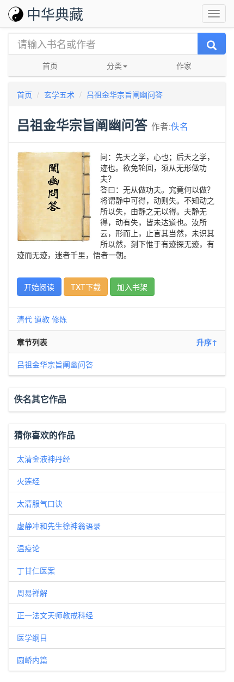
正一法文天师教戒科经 (55, 614)
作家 (184, 65)
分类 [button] (114, 65)
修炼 (59, 318)
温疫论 (28, 547)
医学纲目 (32, 637)
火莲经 (28, 480)
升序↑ (206, 341)
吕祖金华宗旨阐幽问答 (125, 94)
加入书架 (132, 286)
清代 (24, 318)
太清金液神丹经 (43, 458)
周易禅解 (32, 592)
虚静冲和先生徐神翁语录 (59, 525)
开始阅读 (39, 286)
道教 (42, 318)
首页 (50, 65)
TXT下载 (86, 286)
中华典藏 (55, 13)
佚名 (179, 126)
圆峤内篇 (32, 659)
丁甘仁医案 (36, 570)
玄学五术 (59, 94)
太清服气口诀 (40, 503)
